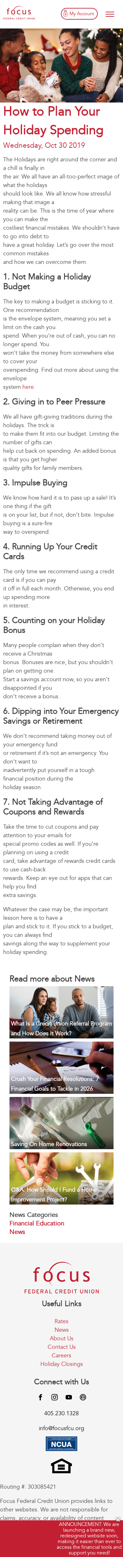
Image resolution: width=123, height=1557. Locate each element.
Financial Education (36, 1223)
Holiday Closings (61, 1364)
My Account (81, 13)
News (17, 1232)
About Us (61, 1338)
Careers (61, 1356)
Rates (61, 1321)
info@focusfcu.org (61, 1428)
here (28, 387)
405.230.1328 (61, 1413)
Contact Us (62, 1347)
